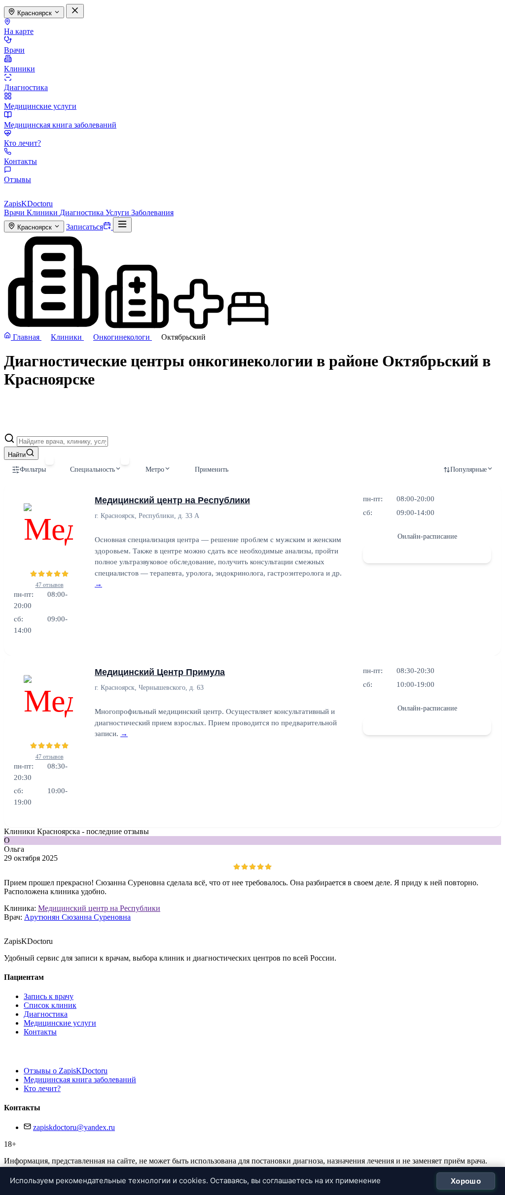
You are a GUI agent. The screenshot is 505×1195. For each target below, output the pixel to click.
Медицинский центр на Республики (172, 500)
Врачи (14, 50)
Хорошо (466, 1181)
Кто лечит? (22, 143)
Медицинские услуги (40, 106)
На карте (19, 31)
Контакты (20, 161)
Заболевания (152, 212)
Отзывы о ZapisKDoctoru (66, 1070)
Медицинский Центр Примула (160, 672)
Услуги (118, 212)
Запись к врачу (48, 996)
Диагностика (26, 87)
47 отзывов (50, 584)
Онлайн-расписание (427, 536)
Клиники (19, 69)
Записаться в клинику (427, 554)
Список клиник (50, 1005)
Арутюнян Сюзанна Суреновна (77, 917)
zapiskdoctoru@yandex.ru (74, 1127)
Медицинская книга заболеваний (60, 125)
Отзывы (17, 179)
